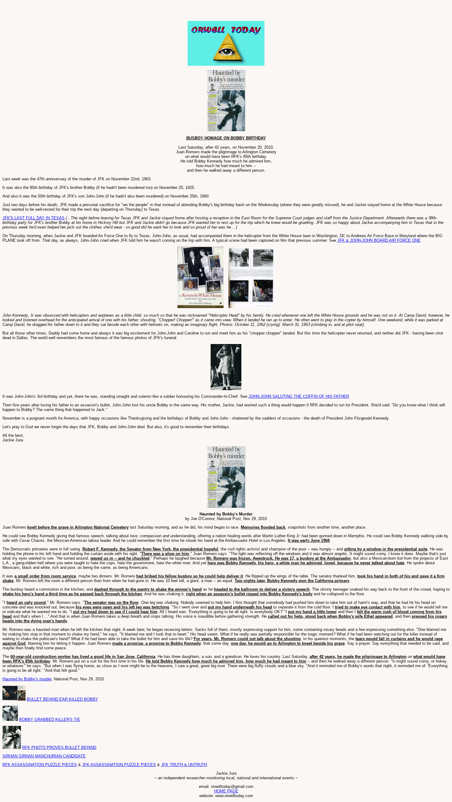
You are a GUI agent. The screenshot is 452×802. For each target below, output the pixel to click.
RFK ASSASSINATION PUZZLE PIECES (39, 764)
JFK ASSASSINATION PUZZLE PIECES (119, 764)
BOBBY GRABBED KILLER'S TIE (49, 719)
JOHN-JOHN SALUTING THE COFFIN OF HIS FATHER (298, 396)
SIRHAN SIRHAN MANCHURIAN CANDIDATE (44, 756)
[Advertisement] (74, 11)
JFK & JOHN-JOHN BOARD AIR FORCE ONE (379, 240)
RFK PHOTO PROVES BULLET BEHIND (59, 747)
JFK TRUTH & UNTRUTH (184, 764)
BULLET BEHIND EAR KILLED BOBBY (62, 699)
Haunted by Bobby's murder (26, 679)
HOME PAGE (226, 791)
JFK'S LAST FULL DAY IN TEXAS (33, 218)
